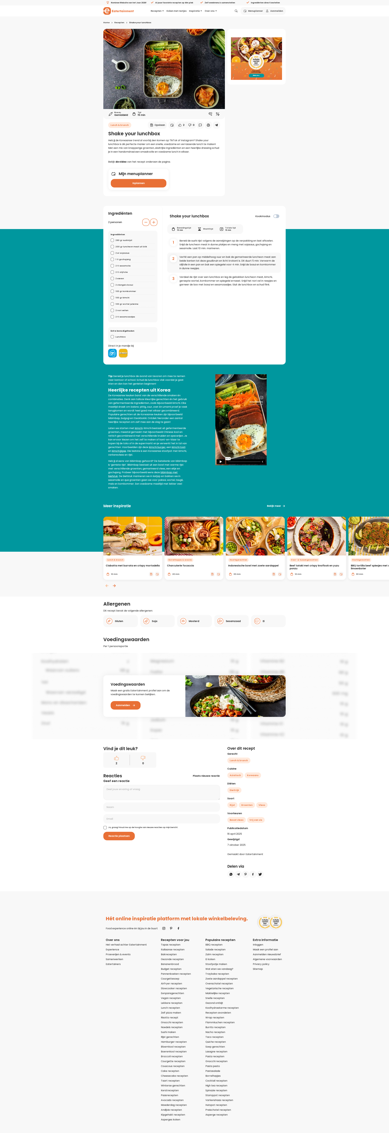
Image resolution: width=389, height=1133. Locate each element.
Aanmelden (276, 10)
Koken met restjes (177, 10)
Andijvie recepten (171, 1110)
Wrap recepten (214, 1017)
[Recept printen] (208, 125)
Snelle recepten (215, 998)
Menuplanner (255, 10)
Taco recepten (214, 1037)
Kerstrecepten (170, 1090)
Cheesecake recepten (174, 1076)
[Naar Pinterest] (171, 928)
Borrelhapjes (213, 1076)
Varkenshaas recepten (219, 1100)
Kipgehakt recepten (173, 1114)
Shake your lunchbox (140, 22)
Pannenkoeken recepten (176, 974)
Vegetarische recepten (219, 988)
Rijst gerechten (170, 1037)
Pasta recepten (214, 1056)
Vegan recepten (171, 998)
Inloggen (258, 944)
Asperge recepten (216, 1114)
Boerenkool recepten (174, 1051)
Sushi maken (168, 1032)
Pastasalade (212, 1071)
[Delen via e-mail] (216, 125)
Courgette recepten (173, 1061)
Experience (112, 949)
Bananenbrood (170, 964)
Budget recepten (171, 969)
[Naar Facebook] (178, 928)
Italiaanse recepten (172, 949)
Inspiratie (194, 10)
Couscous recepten (172, 1066)
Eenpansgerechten (172, 993)
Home (106, 22)
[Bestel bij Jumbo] (123, 353)
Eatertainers (113, 964)
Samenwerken (114, 959)
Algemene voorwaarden (267, 959)
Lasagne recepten (216, 1051)
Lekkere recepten (171, 1003)
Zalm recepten (214, 954)
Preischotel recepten (218, 1110)
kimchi (139, 428)
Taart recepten (170, 1080)
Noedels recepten (171, 1027)
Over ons (210, 10)
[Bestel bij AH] (112, 353)
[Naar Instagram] (163, 928)
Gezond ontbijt (214, 1003)
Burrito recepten (215, 1027)
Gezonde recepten (172, 959)
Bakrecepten (169, 954)
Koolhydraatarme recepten (222, 1008)
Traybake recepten (217, 974)
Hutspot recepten (216, 1105)
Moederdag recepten (174, 1105)
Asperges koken (170, 1119)
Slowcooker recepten (174, 988)
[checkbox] (276, 216)
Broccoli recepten (172, 1056)
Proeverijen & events (118, 954)
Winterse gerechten (173, 1085)
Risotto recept (169, 1017)
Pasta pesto (212, 1066)
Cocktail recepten (216, 1080)
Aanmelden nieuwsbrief (267, 954)
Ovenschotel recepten (219, 983)
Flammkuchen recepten (220, 1022)
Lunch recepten (170, 1008)
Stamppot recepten (217, 1095)
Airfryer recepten (171, 983)
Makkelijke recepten (217, 993)
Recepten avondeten (218, 1012)
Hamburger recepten (174, 1042)
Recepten (156, 10)
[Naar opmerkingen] (200, 125)
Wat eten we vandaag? (219, 969)
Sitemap (258, 969)
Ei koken (210, 959)
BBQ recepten (213, 944)
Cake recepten (170, 1071)
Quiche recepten (215, 1042)
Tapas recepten (170, 944)
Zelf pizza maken (171, 1012)
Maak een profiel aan (265, 949)
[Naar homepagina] (118, 10)
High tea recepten (216, 1085)
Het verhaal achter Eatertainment (126, 944)
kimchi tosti (178, 447)
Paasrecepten (169, 1095)
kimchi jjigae (119, 451)
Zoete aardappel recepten (221, 978)
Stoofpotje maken (216, 964)
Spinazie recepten (216, 1090)
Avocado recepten (172, 1100)
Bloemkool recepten (173, 1046)
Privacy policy (261, 964)
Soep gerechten (215, 1046)
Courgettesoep (170, 978)
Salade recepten (215, 949)
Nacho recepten (215, 1032)
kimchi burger (157, 447)
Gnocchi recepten (172, 1022)
